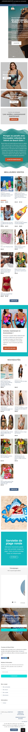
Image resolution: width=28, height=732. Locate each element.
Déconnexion (5, 696)
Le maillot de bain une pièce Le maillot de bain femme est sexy (7, 223)
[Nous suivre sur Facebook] (12, 5)
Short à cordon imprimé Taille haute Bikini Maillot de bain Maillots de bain (7, 482)
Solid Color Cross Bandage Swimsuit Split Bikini (6, 294)
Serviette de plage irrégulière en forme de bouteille (21, 223)
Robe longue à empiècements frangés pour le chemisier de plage (7, 409)
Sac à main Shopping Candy (7, 246)
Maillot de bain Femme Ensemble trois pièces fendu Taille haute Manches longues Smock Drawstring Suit (21, 196)
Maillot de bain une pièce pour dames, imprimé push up (20, 271)
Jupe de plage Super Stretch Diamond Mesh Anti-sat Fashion (7, 433)
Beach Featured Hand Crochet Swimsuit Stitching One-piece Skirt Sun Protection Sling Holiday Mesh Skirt (6, 384)
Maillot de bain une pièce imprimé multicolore (20, 247)
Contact (4, 704)
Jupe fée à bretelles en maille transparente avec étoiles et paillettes (21, 409)
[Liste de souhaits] (23, 9)
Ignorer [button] (14, 3)
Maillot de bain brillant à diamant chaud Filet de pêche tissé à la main (6, 271)
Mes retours (5, 691)
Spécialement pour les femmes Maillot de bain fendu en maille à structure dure (20, 458)
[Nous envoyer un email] (15, 5)
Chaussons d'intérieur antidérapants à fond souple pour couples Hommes (7, 195)
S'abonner (14, 631)
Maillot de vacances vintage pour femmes (21, 432)
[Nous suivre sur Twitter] (6, 659)
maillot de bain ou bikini (10, 145)
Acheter (21, 652)
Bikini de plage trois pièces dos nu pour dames (6, 457)
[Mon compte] (21, 9)
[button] (2, 9)
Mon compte (5, 693)
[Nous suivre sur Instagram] (4, 659)
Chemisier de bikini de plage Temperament (21, 382)
